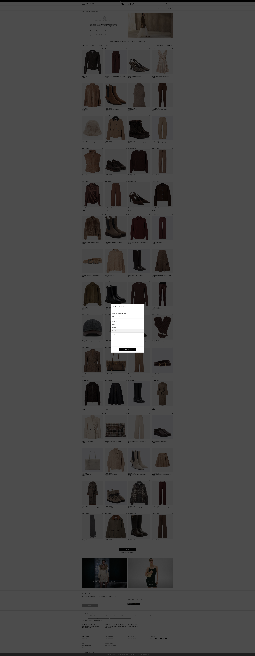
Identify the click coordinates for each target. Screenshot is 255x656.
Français (114, 334)
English (113, 324)
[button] (142, 305)
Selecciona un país (116, 316)
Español (114, 330)
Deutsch (114, 327)
